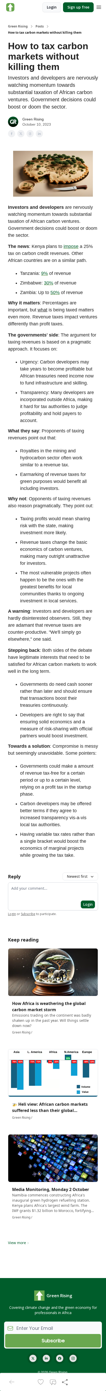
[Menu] (99, 6)
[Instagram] (73, 1358)
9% (44, 273)
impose (71, 246)
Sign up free (78, 7)
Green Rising (18, 26)
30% (48, 283)
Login (52, 7)
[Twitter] (33, 1358)
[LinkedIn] (46, 1358)
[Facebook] (59, 1358)
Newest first (77, 876)
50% (55, 292)
